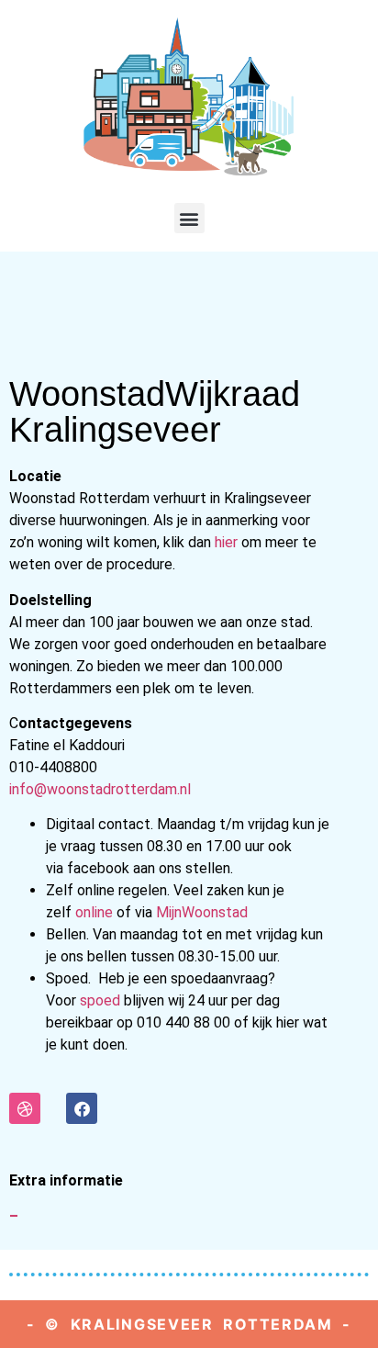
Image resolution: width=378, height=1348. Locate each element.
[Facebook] (81, 1108)
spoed (100, 1000)
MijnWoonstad (202, 912)
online (96, 912)
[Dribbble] (24, 1108)
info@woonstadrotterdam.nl (100, 789)
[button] (189, 218)
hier (226, 542)
